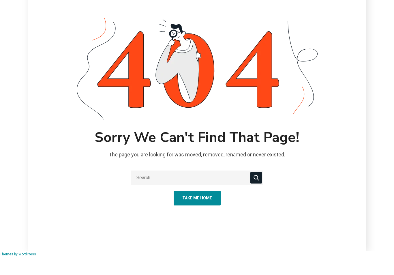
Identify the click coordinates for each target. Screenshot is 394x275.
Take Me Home (197, 198)
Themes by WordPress (18, 254)
